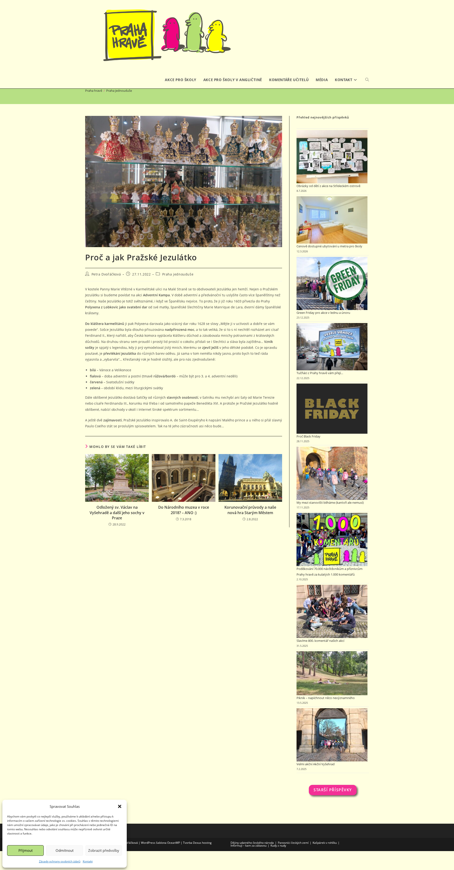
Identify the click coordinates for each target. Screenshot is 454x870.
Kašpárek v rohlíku (325, 843)
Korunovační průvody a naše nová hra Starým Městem (250, 510)
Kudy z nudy (278, 846)
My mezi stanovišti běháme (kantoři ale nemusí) (330, 502)
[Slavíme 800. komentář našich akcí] (332, 611)
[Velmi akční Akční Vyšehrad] (332, 734)
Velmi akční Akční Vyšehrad (316, 764)
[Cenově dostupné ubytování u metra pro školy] (332, 220)
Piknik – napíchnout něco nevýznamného (326, 698)
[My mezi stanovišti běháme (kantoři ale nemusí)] (332, 473)
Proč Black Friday (308, 436)
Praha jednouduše (119, 90)
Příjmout (25, 850)
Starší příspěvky (333, 789)
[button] (119, 806)
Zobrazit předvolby (103, 850)
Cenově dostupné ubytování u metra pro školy (329, 246)
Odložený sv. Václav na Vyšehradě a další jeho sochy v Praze (117, 512)
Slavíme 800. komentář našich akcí (320, 640)
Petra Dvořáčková (106, 274)
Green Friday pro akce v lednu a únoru (323, 312)
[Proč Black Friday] (332, 409)
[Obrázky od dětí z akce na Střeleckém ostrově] (332, 156)
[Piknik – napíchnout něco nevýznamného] (332, 673)
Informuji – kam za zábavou (248, 846)
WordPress (148, 843)
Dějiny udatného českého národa (252, 843)
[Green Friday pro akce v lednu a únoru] (332, 283)
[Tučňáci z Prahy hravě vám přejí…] (332, 346)
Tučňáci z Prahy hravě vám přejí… (320, 373)
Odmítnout (65, 850)
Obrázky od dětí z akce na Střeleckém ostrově (328, 186)
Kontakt (88, 861)
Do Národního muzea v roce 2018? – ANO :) (183, 510)
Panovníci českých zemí (293, 843)
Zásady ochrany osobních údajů (59, 861)
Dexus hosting (202, 843)
